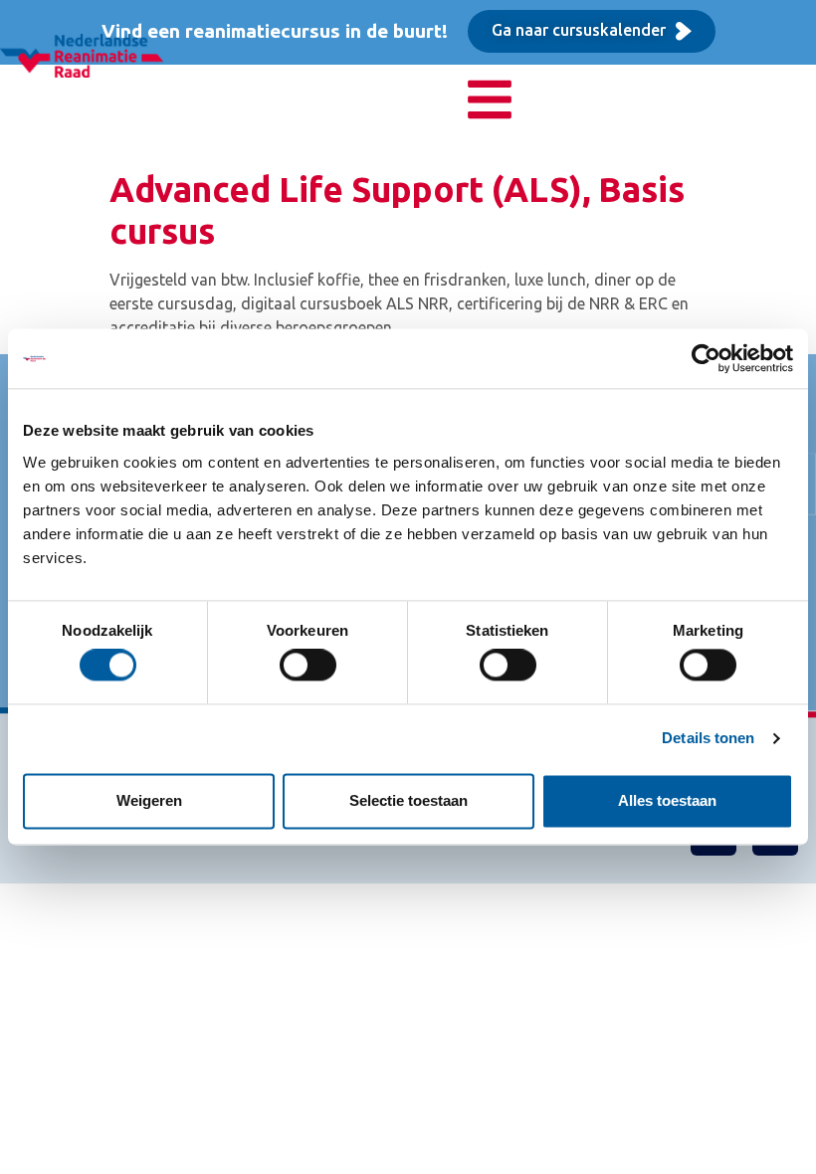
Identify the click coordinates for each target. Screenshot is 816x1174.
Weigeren (149, 800)
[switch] (308, 666)
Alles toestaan (667, 800)
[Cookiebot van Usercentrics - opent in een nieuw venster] (706, 358)
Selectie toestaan (408, 800)
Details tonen (708, 738)
